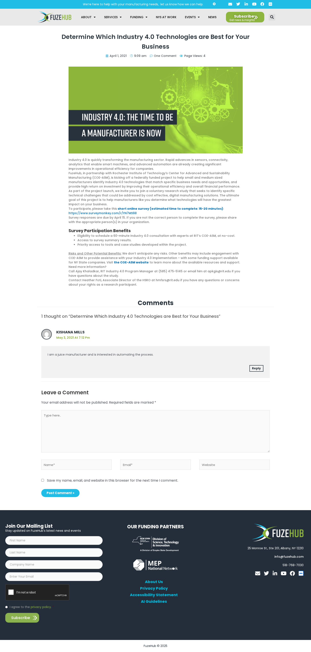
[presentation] (37, 592)
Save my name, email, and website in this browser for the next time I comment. (112, 480)
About (86, 17)
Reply (256, 368)
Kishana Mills (70, 332)
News (212, 17)
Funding (136, 17)
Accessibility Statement (154, 595)
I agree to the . (32, 607)
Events (190, 17)
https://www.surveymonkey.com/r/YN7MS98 (103, 213)
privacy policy (41, 607)
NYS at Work (166, 17)
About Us (154, 582)
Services (111, 17)
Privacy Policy (154, 588)
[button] (272, 17)
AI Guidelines (154, 601)
